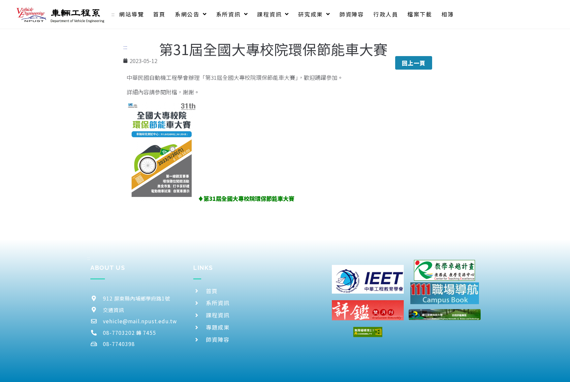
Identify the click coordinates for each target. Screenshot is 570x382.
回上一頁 (414, 63)
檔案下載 (419, 14)
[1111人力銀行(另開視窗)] (444, 293)
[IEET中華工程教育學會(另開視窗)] (368, 279)
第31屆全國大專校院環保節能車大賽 (249, 198)
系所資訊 (228, 14)
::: (112, 14)
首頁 (159, 14)
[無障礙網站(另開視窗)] (367, 332)
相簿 (447, 14)
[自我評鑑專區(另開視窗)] (445, 314)
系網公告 (187, 14)
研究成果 (310, 14)
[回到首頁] (60, 14)
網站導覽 (131, 14)
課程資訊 (269, 14)
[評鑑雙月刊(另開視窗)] (368, 310)
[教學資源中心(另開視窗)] (444, 270)
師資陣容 (351, 14)
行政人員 (385, 14)
